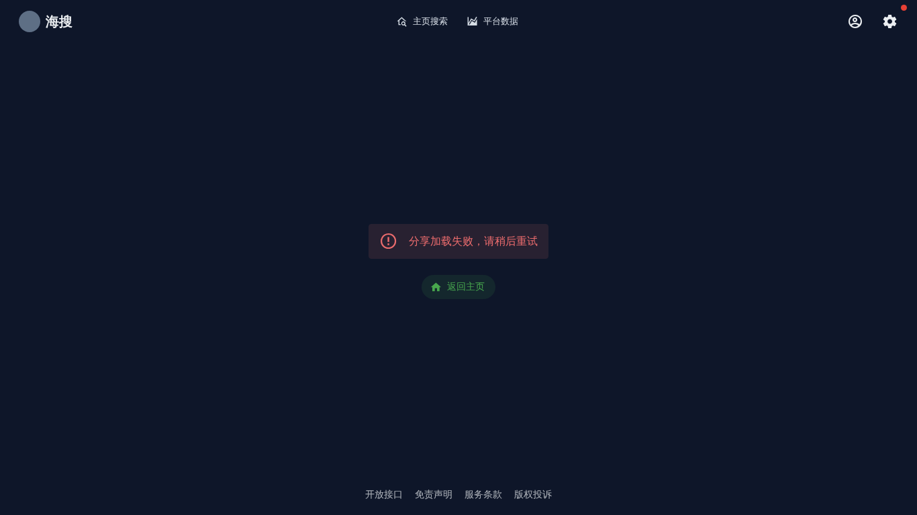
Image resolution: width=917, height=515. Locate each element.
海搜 (59, 21)
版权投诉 (533, 494)
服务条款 (483, 494)
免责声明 (433, 494)
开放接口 (384, 494)
